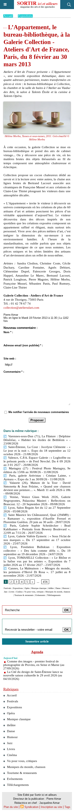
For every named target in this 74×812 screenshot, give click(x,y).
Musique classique (38, 588)
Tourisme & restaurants (24, 595)
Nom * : (8, 332)
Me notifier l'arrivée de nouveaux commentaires (38, 412)
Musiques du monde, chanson (57, 592)
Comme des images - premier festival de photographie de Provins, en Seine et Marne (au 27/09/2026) (33, 665)
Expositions (25, 15)
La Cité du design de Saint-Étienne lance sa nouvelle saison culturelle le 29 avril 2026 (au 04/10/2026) (33, 675)
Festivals (7, 588)
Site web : (9, 358)
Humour (65, 588)
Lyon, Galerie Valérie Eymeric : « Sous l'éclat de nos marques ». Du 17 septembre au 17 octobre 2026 (37, 540)
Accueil (8, 15)
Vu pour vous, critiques (34, 592)
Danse (58, 588)
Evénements (40, 595)
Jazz (5, 592)
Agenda (37, 652)
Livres (11, 592)
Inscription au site (51, 807)
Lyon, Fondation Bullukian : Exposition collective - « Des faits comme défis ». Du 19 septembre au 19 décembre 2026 (37, 550)
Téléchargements (54, 595)
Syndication (31, 807)
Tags (67, 807)
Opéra (27, 588)
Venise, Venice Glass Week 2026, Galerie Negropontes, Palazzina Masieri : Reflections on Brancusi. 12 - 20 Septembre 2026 (37, 500)
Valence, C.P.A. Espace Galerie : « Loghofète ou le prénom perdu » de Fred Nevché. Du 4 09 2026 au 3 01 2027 (37, 461)
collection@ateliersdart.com (21, 307)
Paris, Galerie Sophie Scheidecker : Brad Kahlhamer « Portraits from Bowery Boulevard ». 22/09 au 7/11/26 (37, 529)
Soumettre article (37, 641)
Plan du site (11, 807)
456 (45, 581)
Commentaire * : (13, 371)
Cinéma (19, 592)
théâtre (51, 588)
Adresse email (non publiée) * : (23, 345)
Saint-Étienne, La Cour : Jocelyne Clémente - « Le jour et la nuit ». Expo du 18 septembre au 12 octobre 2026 (37, 450)
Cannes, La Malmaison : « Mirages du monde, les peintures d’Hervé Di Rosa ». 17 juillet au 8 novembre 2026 (37, 572)
